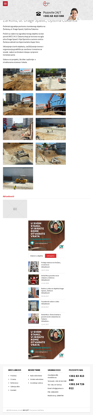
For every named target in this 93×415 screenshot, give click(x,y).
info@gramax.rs (58, 388)
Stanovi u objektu (36, 256)
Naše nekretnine (36, 376)
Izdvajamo (50, 256)
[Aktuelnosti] (15, 209)
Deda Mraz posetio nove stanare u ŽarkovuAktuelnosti (50, 277)
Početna (13, 376)
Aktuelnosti (8, 196)
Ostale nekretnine (36, 379)
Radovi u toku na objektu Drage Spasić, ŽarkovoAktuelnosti (52, 290)
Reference (14, 383)
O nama (13, 379)
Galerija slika (15, 386)
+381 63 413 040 (53, 16)
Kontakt (13, 390)
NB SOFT (26, 410)
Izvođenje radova (36, 383)
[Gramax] (46, 3)
